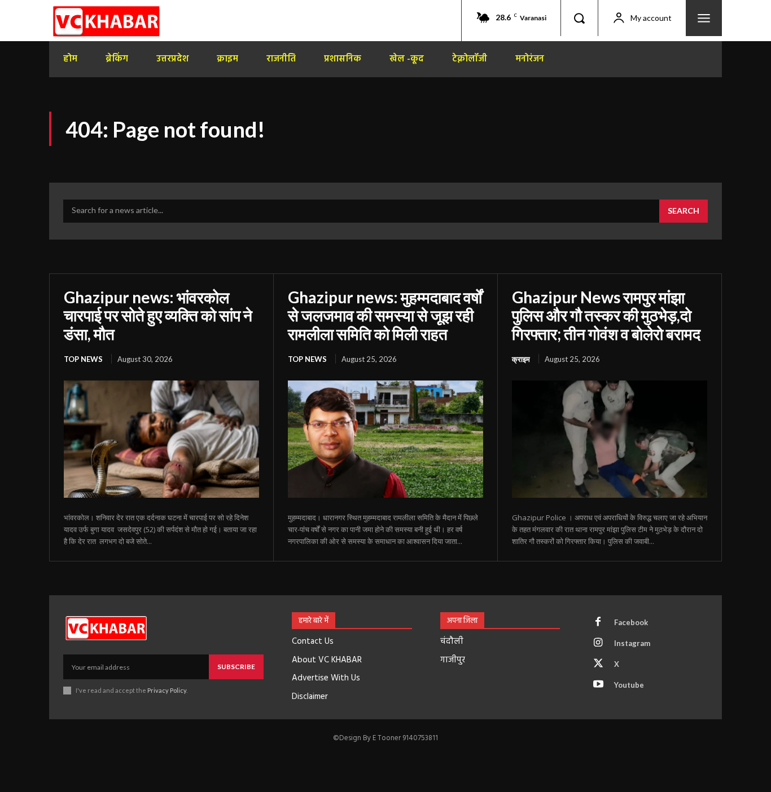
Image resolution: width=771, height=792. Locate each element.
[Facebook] (598, 622)
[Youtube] (598, 685)
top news (83, 359)
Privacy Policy (166, 690)
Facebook (631, 622)
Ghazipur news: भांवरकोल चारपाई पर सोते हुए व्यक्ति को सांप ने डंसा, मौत (158, 315)
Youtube (629, 684)
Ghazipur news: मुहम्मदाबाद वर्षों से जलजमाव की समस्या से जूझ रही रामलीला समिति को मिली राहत (385, 315)
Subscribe (236, 666)
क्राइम (521, 359)
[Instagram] (598, 643)
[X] (598, 664)
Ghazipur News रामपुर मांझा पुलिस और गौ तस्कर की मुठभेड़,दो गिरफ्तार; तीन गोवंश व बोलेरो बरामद (606, 315)
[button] (579, 18)
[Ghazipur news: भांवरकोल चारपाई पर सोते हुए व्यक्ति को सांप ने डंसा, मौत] (161, 439)
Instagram (632, 643)
